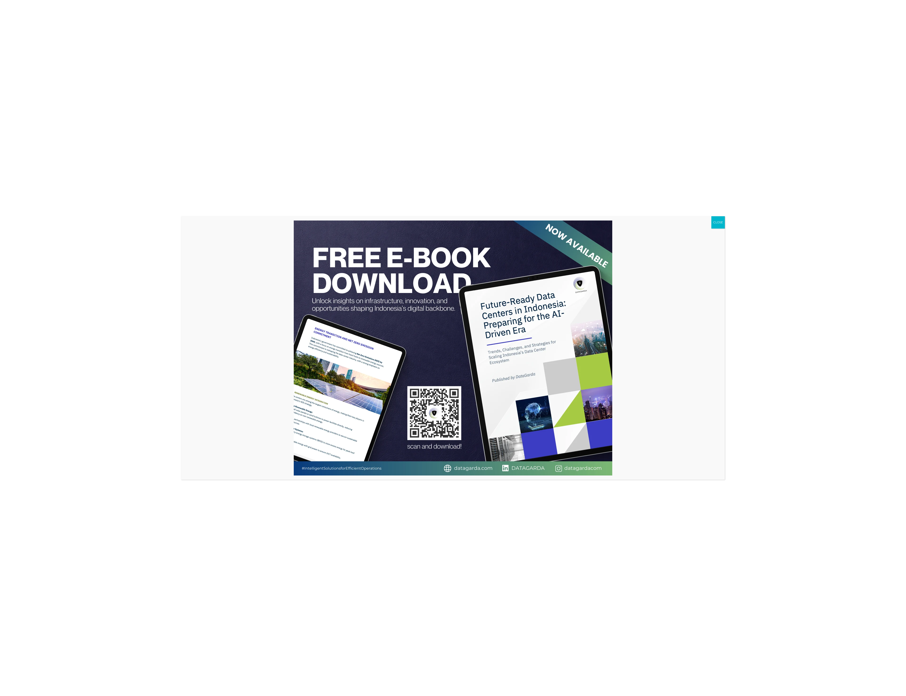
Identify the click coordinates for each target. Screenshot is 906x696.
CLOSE (718, 222)
